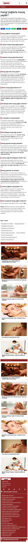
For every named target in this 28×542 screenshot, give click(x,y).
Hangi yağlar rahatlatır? (19, 223)
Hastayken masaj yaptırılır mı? (7, 239)
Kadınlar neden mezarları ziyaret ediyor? (11, 511)
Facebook (3, 29)
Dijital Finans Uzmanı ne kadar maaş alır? (10, 516)
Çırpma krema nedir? (6, 535)
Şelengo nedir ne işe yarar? (8, 495)
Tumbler (19, 29)
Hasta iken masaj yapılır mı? (7, 235)
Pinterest (24, 29)
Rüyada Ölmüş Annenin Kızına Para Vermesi (11, 502)
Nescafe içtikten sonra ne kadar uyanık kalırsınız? (12, 497)
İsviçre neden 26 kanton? (7, 500)
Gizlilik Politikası (5, 481)
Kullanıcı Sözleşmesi (6, 483)
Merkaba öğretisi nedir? (7, 520)
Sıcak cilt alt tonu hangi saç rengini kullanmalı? (12, 509)
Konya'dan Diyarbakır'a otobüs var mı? (10, 513)
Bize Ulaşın (4, 486)
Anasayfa (3, 6)
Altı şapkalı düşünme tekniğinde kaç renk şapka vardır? (14, 527)
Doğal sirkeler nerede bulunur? (8, 532)
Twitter (8, 29)
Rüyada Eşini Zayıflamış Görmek (9, 530)
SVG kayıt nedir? (5, 521)
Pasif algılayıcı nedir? (6, 518)
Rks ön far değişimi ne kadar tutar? (9, 525)
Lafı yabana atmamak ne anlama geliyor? (10, 506)
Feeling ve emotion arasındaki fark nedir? (11, 528)
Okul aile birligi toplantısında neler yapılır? (11, 514)
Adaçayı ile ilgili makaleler (7, 504)
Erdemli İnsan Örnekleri (7, 533)
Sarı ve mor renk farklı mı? (7, 523)
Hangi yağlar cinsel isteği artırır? (7, 228)
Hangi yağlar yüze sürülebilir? (7, 223)
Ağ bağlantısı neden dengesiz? (8, 499)
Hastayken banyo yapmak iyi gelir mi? (9, 237)
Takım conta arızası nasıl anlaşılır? (9, 507)
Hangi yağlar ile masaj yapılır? (7, 226)
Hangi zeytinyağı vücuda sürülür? (8, 232)
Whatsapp (13, 29)
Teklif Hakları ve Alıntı (6, 485)
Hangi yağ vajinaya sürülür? (6, 230)
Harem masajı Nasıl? (21, 232)
